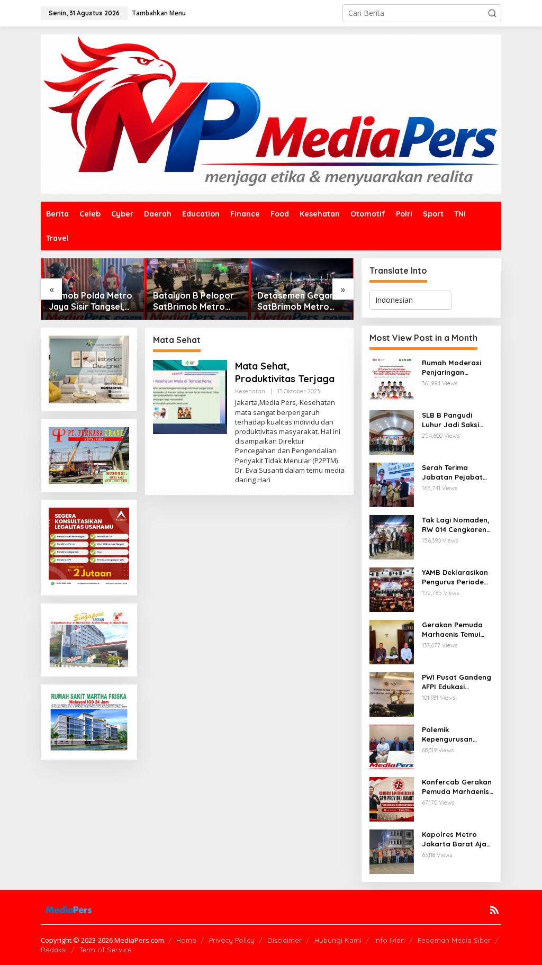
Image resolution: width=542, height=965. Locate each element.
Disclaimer (284, 940)
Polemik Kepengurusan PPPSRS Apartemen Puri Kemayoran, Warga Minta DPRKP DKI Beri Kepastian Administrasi (457, 734)
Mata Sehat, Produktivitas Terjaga (285, 372)
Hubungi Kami (338, 940)
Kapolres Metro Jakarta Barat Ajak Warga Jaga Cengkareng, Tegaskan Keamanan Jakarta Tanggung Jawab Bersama (456, 839)
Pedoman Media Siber (454, 940)
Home (186, 940)
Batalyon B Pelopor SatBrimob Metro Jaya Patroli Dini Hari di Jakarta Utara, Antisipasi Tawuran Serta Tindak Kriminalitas (196, 301)
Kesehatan (250, 391)
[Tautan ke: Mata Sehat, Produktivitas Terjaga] (190, 396)
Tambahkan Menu (159, 12)
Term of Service (105, 949)
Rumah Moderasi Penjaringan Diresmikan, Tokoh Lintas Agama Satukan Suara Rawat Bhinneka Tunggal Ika (453, 367)
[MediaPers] (271, 113)
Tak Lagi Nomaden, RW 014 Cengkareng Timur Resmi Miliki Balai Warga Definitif (456, 525)
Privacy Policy (232, 940)
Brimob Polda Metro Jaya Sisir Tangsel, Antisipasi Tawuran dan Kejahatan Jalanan (90, 301)
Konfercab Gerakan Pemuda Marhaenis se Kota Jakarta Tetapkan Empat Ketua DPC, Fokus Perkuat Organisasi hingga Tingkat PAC (457, 787)
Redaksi (54, 949)
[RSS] (494, 910)
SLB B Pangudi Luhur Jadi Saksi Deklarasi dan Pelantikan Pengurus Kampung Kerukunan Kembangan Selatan (456, 420)
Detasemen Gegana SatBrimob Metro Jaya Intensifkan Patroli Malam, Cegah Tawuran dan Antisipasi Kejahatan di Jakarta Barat (301, 301)
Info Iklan (389, 940)
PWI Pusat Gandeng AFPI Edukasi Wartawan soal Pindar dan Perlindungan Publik (456, 682)
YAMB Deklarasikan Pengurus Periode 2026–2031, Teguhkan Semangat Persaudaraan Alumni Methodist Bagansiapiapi (455, 577)
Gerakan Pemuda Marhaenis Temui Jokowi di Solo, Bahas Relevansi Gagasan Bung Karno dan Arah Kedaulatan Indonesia (452, 629)
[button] (492, 13)
